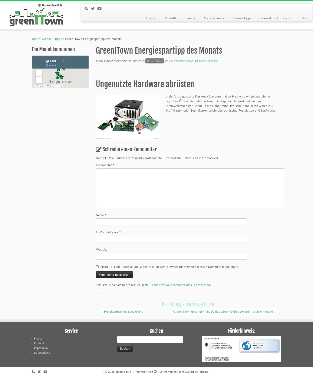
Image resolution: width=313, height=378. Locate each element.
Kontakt (39, 343)
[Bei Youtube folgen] (100, 8)
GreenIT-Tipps (52, 39)
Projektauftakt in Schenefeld (121, 311)
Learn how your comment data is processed (180, 285)
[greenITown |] (36, 15)
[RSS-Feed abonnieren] (88, 8)
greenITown (123, 372)
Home (151, 18)
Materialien (213, 18)
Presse (38, 338)
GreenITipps (242, 18)
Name (101, 215)
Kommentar (105, 165)
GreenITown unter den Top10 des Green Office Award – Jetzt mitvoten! (225, 311)
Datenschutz (42, 352)
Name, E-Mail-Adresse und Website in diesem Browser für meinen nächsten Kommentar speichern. (170, 267)
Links (303, 18)
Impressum (41, 348)
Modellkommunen (178, 18)
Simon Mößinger (208, 60)
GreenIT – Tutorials (275, 18)
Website (102, 249)
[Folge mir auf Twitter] (94, 8)
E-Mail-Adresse (108, 232)
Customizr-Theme (196, 372)
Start (35, 39)
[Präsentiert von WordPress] (155, 370)
